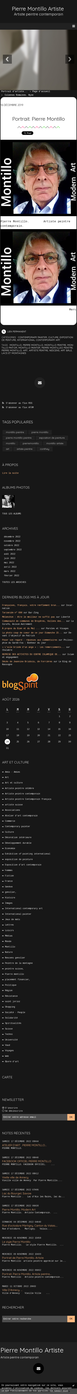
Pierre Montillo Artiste (38, 8)
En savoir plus (59, 1391)
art (25, 350)
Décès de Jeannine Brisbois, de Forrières (27, 661)
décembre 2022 (12, 537)
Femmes (9, 870)
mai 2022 (9, 562)
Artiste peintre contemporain (22, 794)
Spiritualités (13, 1023)
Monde (8, 941)
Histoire (10, 898)
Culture (53, 337)
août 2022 (9, 554)
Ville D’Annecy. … (12, 1290)
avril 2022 (10, 567)
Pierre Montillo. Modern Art (18, 1209)
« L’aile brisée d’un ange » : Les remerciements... (33, 647)
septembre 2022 (12, 550)
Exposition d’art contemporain (23, 865)
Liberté (65, 617)
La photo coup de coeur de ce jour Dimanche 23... (32, 633)
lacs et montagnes (14, 353)
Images (9, 903)
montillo (16, 345)
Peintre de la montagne (19, 963)
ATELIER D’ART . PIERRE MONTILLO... (24, 1145)
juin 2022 (9, 558)
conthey (44, 448)
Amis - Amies (12, 772)
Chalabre (7, 650)
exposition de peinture (52, 437)
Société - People (15, 1012)
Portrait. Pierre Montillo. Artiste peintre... (26, 1274)
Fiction (9, 876)
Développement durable (18, 843)
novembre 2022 (12, 541)
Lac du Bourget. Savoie (16, 1193)
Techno (9, 1034)
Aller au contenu (16, 6)
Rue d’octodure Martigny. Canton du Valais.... (29, 1225)
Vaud (7, 1045)
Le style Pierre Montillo (16, 1241)
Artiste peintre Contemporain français (28, 799)
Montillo (10, 947)
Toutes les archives (14, 582)
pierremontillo (31, 443)
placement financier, (17, 979)
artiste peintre (38, 350)
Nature (9, 952)
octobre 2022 (11, 545)
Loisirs (9, 930)
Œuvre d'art (12, 1061)
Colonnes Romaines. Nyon (19, 95)
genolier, (10, 892)
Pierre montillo (14, 974)
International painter (18, 914)
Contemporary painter (32, 337)
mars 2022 (9, 571)
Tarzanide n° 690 (12, 612)
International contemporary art (38, 339)
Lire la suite (10, 473)
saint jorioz (12, 1001)
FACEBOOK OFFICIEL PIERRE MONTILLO (26, 1161)
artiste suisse (14, 805)
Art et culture (14, 783)
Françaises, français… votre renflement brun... (31, 605)
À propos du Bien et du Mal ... (21, 628)
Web (7, 1056)
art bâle (66, 350)
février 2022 (11, 575)
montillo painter (29, 347)
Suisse (9, 1029)
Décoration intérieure (18, 837)
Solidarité (11, 1018)
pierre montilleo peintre (57, 347)
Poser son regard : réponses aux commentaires (29, 640)
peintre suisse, (14, 969)
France (9, 881)
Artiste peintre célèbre (19, 788)
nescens (54, 350)
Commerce (10, 821)
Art (7, 777)
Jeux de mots (12, 919)
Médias (9, 936)
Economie (10, 848)
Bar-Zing (33, 612)
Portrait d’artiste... (14, 91)
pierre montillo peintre (19, 437)
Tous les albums (11, 514)
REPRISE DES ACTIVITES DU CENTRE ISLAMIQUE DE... (31, 654)
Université (11, 1040)
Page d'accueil (41, 91)
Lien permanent (16, 331)
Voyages (9, 1050)
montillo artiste (54, 443)
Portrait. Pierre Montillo (38, 118)
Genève (9, 887)
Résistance (11, 996)
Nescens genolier (15, 958)
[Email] (39, 382)
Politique (10, 985)
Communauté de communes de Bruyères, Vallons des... (33, 621)
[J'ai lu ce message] (73, 1385)
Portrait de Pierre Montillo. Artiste (23, 1257)
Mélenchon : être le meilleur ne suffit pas (28, 617)
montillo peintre (55, 345)
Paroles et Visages (57, 628)
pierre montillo (33, 345)
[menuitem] (16, 92)
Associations (12, 810)
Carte (7, 1077)
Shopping (10, 1007)
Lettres (9, 925)
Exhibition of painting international (27, 854)
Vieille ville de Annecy (15, 1177)
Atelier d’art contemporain (21, 816)
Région (9, 990)
